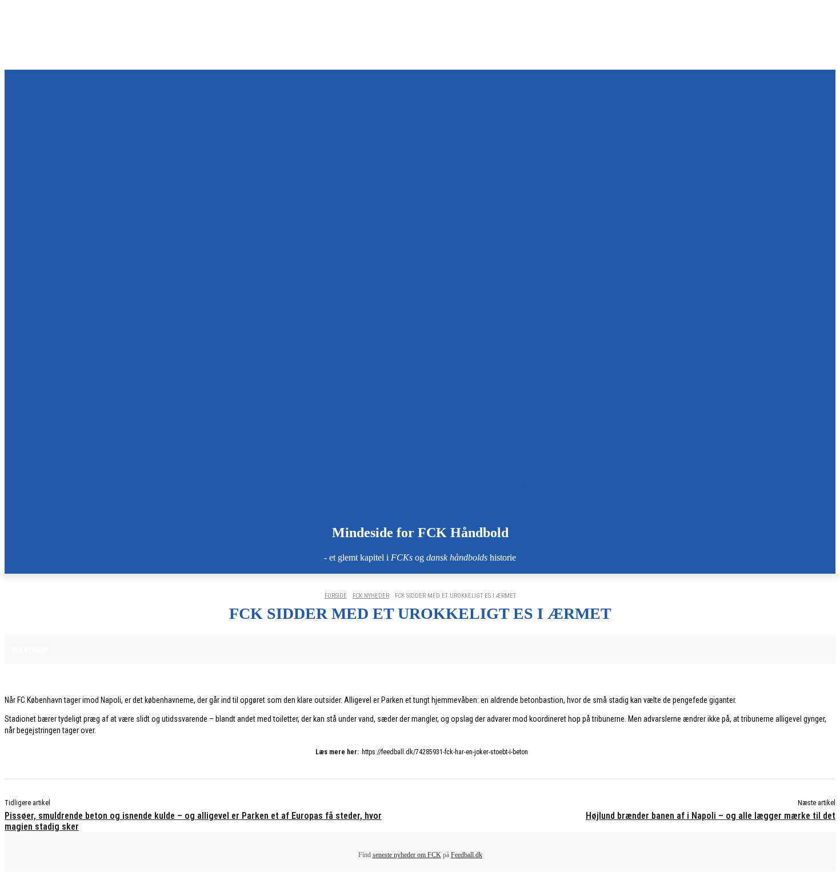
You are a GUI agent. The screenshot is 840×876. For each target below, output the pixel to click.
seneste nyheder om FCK (407, 855)
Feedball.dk (466, 855)
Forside (336, 595)
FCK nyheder (371, 595)
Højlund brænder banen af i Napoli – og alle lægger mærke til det (710, 815)
